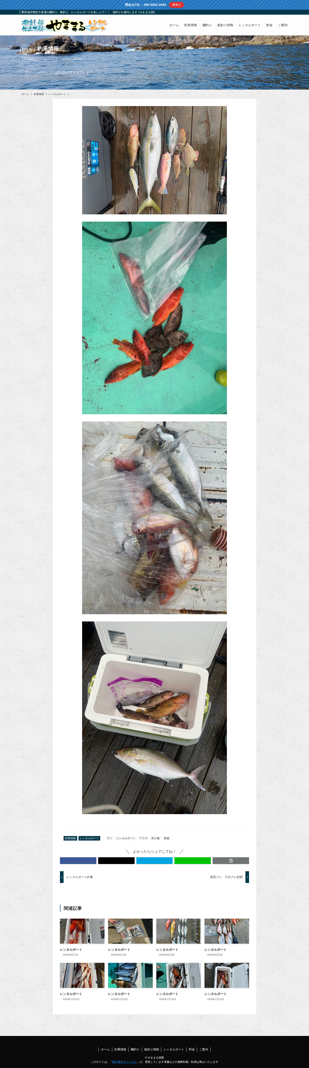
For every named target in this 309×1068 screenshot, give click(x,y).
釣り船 (156, 838)
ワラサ (143, 838)
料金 (192, 1049)
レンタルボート (46, 59)
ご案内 (203, 1049)
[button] (78, 860)
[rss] (281, 12)
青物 (166, 838)
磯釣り (135, 1049)
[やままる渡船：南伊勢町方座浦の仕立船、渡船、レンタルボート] (64, 25)
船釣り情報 (151, 1049)
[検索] (287, 12)
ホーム (105, 1049)
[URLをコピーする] (231, 860)
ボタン (176, 4)
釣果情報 (29, 59)
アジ (109, 838)
